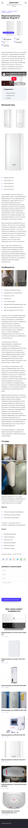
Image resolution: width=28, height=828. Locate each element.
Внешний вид (10, 93)
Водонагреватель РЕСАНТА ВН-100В (13, 685)
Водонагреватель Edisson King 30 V (13, 759)
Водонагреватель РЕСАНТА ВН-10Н (13, 735)
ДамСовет (14, 3)
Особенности (10, 95)
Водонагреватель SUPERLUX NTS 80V (13, 710)
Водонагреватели (8, 32)
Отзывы (8, 98)
